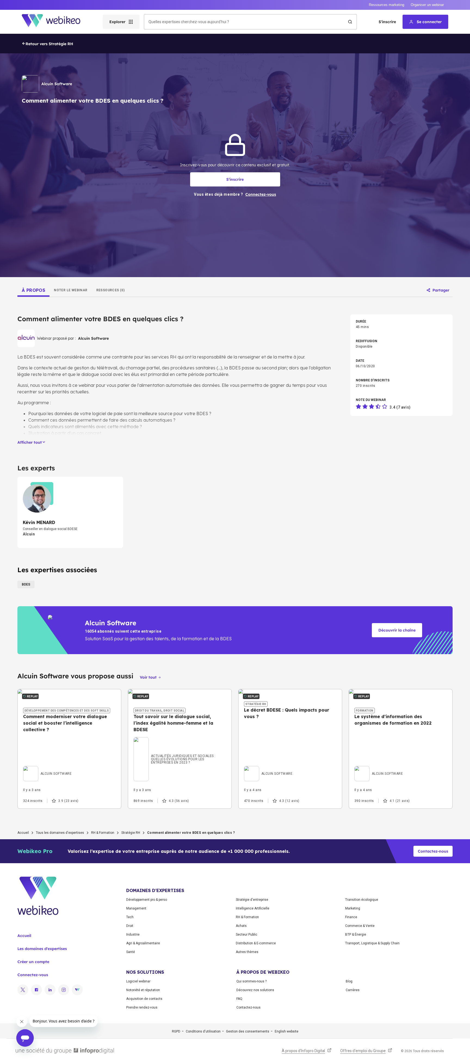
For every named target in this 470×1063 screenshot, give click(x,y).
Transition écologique (361, 900)
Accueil (23, 833)
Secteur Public (246, 934)
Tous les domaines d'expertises (60, 833)
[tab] (33, 290)
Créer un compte (33, 961)
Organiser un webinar (427, 5)
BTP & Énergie (355, 934)
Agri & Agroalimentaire (143, 943)
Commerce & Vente (360, 926)
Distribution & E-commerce (256, 943)
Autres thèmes (247, 952)
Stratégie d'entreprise (252, 900)
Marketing (352, 908)
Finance (351, 917)
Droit (129, 926)
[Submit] (350, 21)
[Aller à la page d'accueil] (56, 21)
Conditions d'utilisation (203, 1031)
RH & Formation (102, 833)
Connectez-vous (32, 974)
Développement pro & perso (146, 900)
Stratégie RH (130, 833)
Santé (130, 952)
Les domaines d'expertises (42, 948)
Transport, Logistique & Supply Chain (372, 943)
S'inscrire (387, 21)
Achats (241, 926)
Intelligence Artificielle (252, 908)
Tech (130, 917)
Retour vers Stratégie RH (49, 43)
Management (136, 908)
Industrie (133, 934)
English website (286, 1031)
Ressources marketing (386, 5)
